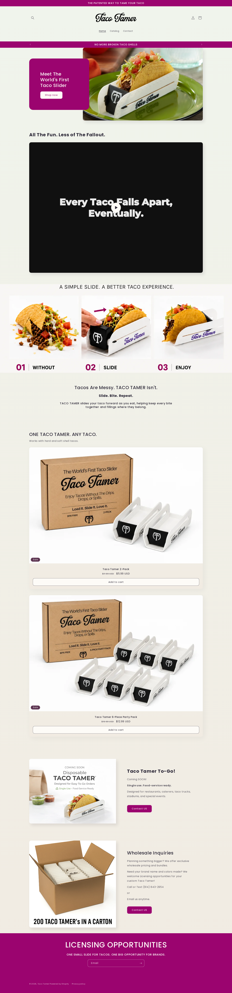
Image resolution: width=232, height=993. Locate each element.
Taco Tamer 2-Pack (116, 569)
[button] (32, 17)
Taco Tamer (43, 984)
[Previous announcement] (30, 44)
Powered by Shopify (59, 984)
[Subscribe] (140, 963)
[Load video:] (116, 207)
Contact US (139, 808)
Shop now (51, 95)
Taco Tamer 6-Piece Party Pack (116, 717)
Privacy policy (78, 984)
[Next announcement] (201, 44)
